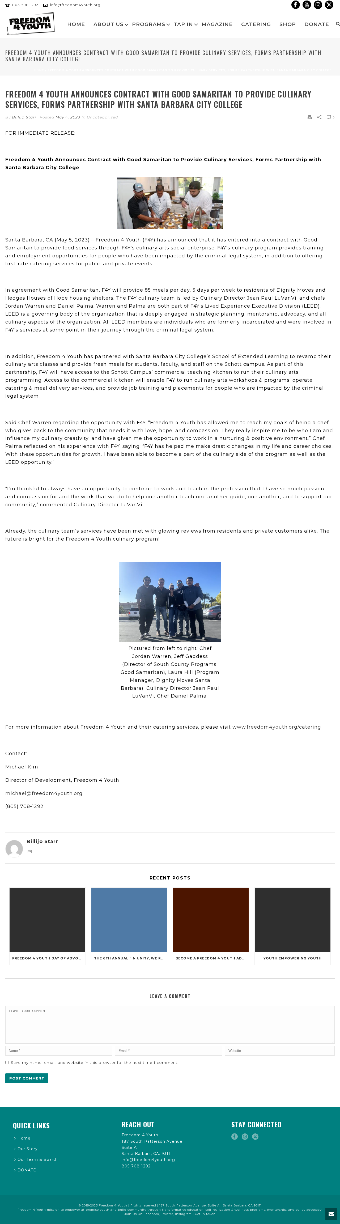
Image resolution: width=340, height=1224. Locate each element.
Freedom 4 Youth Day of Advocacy (49, 958)
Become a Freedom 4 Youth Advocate (212, 958)
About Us (109, 24)
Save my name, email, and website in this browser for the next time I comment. (94, 1062)
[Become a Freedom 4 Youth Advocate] (211, 920)
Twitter (167, 1214)
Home (76, 24)
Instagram (183, 1214)
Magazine (217, 24)
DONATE (316, 24)
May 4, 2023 (68, 117)
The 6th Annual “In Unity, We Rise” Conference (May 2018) (130, 958)
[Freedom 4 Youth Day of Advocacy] (48, 920)
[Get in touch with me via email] (30, 852)
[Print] (310, 117)
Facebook (151, 1214)
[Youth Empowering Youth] (293, 920)
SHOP (287, 24)
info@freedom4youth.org (75, 5)
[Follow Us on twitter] (255, 1136)
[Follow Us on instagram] (245, 1136)
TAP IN (183, 24)
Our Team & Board (37, 1159)
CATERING (256, 24)
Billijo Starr (24, 117)
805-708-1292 (25, 5)
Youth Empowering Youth (293, 958)
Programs (148, 24)
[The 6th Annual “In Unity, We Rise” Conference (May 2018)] (129, 920)
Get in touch (205, 1214)
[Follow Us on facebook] (234, 1136)
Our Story (28, 1148)
